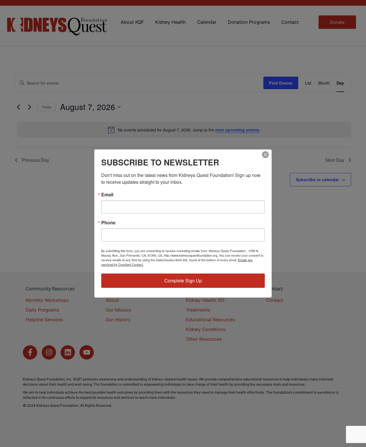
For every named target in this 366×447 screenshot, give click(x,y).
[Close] (265, 154)
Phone (108, 222)
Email (107, 194)
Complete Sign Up (183, 280)
